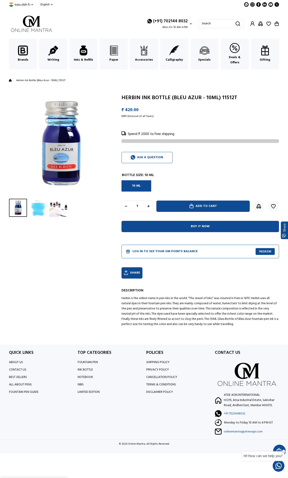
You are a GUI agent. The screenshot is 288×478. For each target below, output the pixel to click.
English (45, 4)
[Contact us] (278, 466)
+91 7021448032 (234, 413)
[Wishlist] (268, 23)
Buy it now (200, 226)
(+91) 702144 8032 (170, 21)
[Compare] (260, 23)
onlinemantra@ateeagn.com (243, 431)
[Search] (237, 23)
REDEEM (265, 251)
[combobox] (220, 23)
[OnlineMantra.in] (31, 24)
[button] (276, 23)
